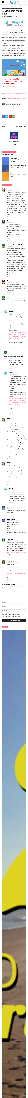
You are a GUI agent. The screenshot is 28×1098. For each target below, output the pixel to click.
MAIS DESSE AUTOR (7, 154)
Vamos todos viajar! (21, 126)
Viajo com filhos (7, 16)
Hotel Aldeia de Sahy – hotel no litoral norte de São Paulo (17, 159)
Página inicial (4, 5)
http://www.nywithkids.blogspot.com (16, 573)
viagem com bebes (6, 106)
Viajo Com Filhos (15, 108)
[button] (26, 2)
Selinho (3, 126)
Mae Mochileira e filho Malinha (16, 244)
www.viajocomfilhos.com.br (13, 86)
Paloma (9, 280)
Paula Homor (11, 561)
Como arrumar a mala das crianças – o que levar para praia (18, 174)
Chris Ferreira (11, 220)
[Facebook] (12, 145)
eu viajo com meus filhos (15, 104)
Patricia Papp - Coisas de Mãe (15, 5)
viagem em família (6, 108)
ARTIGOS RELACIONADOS (8, 152)
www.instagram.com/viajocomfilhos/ (16, 90)
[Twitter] (15, 145)
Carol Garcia (11, 519)
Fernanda (10, 539)
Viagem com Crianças (17, 8)
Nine (8, 188)
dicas (7, 104)
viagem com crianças (16, 106)
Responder (9, 216)
